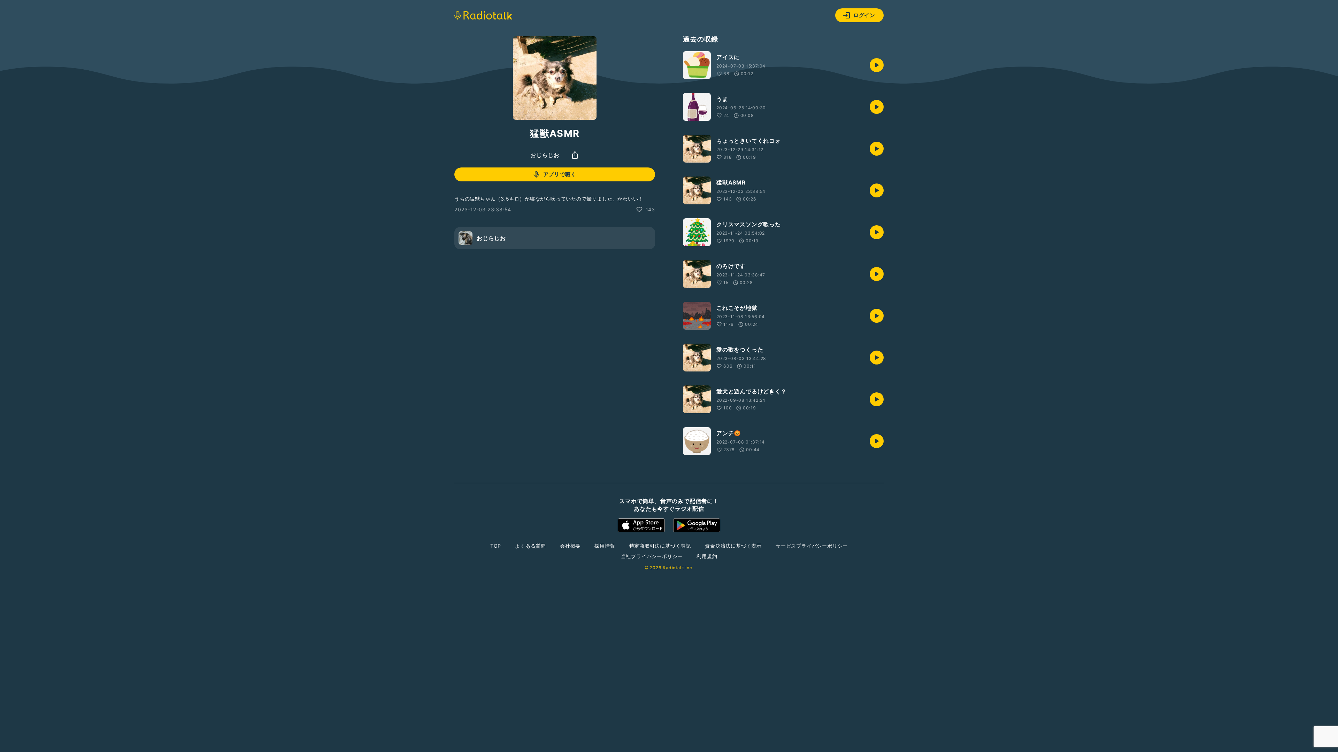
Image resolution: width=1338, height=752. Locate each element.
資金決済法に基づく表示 (733, 546)
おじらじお (545, 154)
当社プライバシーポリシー (652, 556)
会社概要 (570, 546)
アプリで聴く (559, 174)
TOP (495, 546)
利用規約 (707, 556)
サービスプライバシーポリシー (812, 546)
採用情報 (604, 546)
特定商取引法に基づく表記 (660, 546)
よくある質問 (530, 546)
